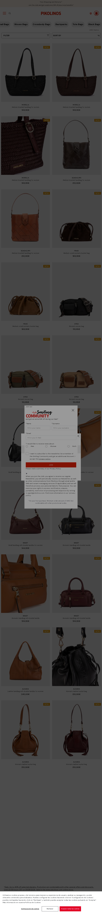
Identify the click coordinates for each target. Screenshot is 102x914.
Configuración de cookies (30, 909)
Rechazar (50, 909)
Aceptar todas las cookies (70, 909)
